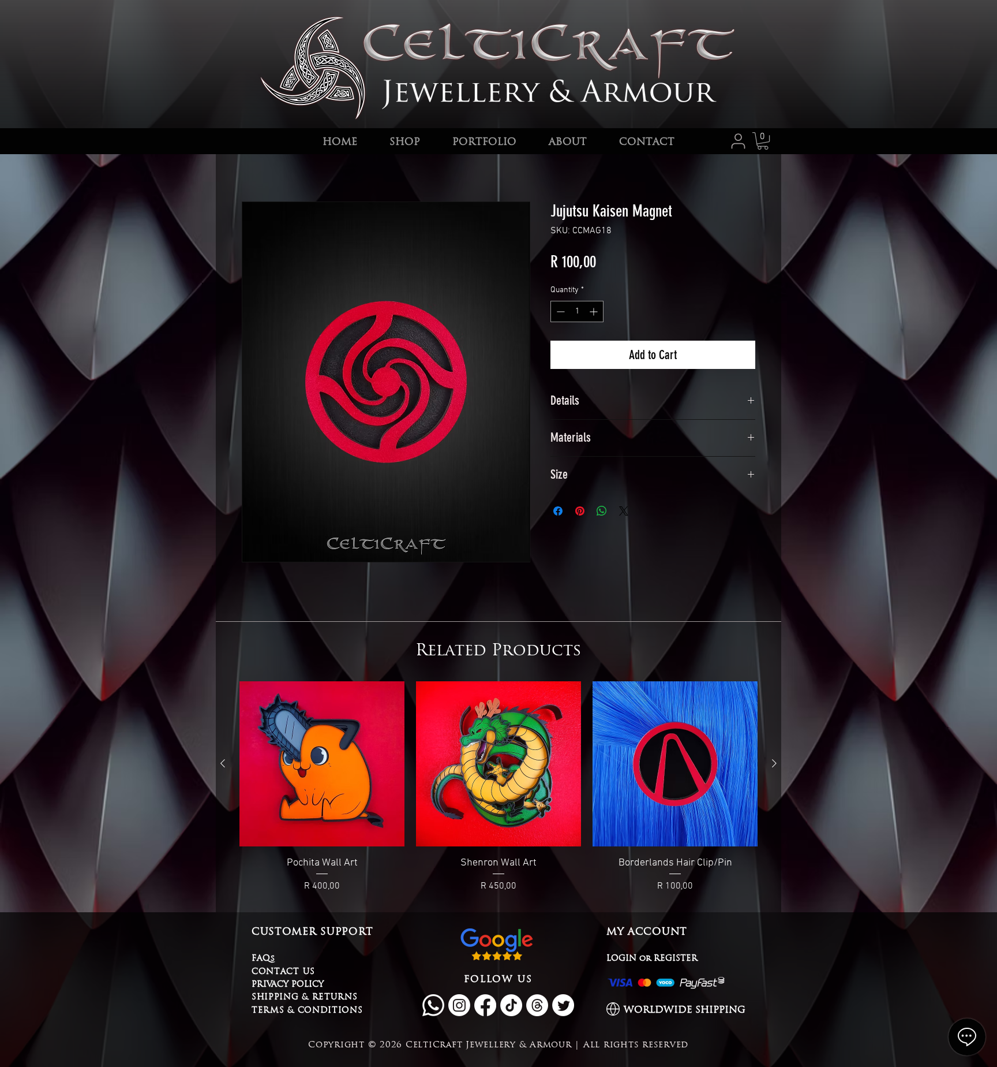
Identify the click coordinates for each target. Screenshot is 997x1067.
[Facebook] (485, 1005)
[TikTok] (511, 1005)
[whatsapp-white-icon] (433, 1005)
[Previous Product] (223, 763)
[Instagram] (459, 1005)
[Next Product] (774, 763)
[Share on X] (624, 511)
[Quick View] (321, 763)
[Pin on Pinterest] (580, 511)
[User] (738, 141)
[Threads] (537, 1005)
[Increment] (594, 311)
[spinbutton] (577, 311)
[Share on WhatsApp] (602, 511)
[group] (498, 787)
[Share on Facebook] (558, 511)
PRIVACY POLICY (288, 984)
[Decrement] (559, 311)
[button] (762, 141)
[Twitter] (563, 1005)
